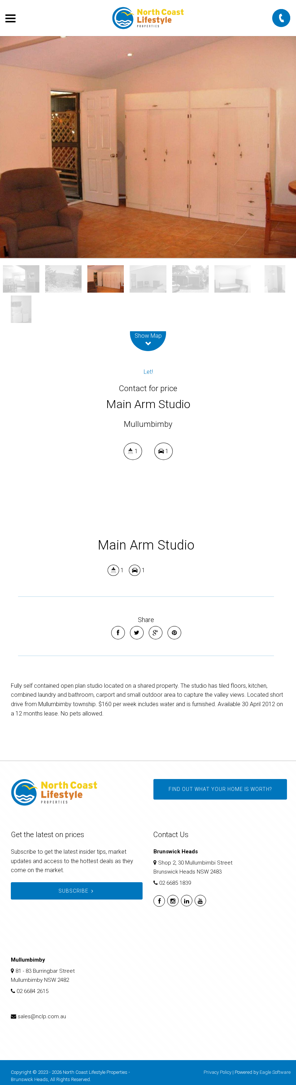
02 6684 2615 (32, 991)
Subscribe (73, 891)
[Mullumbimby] (148, 147)
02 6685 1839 (175, 883)
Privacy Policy (217, 1072)
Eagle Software (275, 1072)
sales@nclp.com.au (42, 1016)
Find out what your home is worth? (220, 789)
